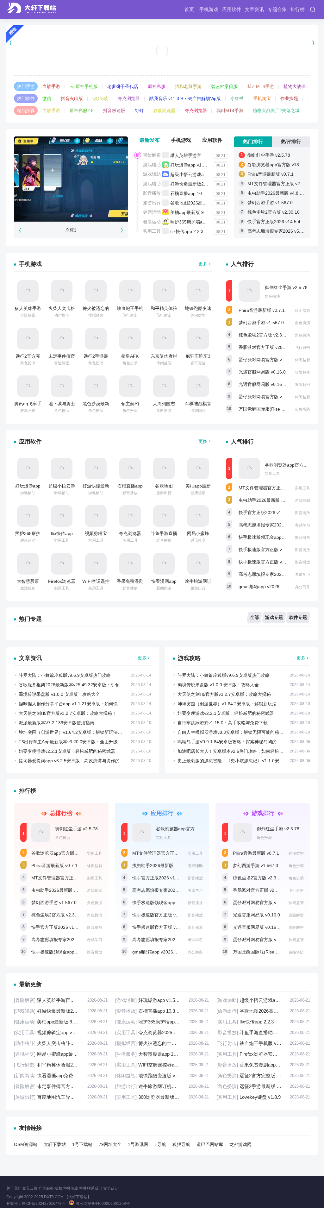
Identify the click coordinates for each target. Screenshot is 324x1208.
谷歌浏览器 (164, 110)
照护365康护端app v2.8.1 (195, 221)
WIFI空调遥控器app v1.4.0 (162, 1064)
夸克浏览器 (129, 98)
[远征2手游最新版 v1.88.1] (96, 338)
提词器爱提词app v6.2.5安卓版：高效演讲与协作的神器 (73, 760)
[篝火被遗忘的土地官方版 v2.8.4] (96, 291)
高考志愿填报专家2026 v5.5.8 (268, 574)
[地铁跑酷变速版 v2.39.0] (198, 291)
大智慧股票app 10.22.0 (162, 1054)
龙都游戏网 (240, 1144)
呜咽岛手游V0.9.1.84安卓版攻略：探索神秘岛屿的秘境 (231, 741)
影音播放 (152, 193)
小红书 (237, 98)
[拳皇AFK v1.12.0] (130, 338)
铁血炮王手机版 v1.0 (263, 1043)
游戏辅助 (152, 164)
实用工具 (152, 231)
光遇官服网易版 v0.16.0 (262, 371)
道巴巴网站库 (209, 1144)
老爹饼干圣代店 (122, 86)
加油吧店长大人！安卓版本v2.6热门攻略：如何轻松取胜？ (235, 751)
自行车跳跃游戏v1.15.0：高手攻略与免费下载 (223, 722)
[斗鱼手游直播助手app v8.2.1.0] (164, 516)
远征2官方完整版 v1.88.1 (263, 1075)
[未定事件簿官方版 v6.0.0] (61, 338)
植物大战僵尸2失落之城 (276, 110)
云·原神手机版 (84, 86)
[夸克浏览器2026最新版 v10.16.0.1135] (130, 516)
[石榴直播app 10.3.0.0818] (130, 468)
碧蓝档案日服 (224, 86)
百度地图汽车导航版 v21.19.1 (61, 1097)
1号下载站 (82, 1144)
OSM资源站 (25, 1144)
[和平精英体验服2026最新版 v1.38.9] (164, 291)
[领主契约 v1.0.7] (130, 386)
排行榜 (297, 9)
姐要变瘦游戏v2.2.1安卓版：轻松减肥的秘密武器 (67, 751)
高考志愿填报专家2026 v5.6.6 (277, 231)
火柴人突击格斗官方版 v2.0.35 (61, 1043)
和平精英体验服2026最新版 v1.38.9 (61, 1064)
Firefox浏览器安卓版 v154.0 (263, 1054)
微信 (46, 98)
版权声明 (62, 1188)
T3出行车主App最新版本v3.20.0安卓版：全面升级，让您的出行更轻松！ (90, 741)
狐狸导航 (181, 1144)
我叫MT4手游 (260, 86)
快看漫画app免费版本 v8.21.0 (61, 1075)
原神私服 (156, 86)
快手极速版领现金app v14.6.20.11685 (276, 537)
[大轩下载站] (32, 9)
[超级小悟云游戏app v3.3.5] (61, 468)
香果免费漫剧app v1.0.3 (263, 1064)
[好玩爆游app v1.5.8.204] (28, 468)
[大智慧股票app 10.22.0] (28, 564)
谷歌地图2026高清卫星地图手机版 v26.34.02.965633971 (263, 1011)
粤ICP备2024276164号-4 (43, 1203)
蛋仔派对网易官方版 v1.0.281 (268, 359)
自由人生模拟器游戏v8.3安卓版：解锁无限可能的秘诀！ (233, 732)
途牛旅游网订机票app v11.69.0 (162, 1086)
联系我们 (94, 1188)
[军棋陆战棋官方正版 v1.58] (198, 386)
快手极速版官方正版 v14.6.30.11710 (275, 549)
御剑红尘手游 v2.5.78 (268, 155)
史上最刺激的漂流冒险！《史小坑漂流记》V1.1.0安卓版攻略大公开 (244, 760)
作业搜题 (289, 98)
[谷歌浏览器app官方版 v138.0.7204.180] (249, 468)
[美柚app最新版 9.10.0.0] (198, 468)
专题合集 (277, 9)
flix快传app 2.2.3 (186, 231)
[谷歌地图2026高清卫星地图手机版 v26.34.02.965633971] (164, 468)
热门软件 (26, 98)
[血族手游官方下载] (162, 43)
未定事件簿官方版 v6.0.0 (61, 1086)
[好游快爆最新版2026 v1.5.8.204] (96, 468)
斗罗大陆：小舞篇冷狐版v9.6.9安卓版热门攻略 (65, 675)
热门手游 (26, 86)
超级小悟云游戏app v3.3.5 (196, 174)
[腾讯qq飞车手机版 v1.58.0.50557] (28, 386)
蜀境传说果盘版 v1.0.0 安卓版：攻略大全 (59, 694)
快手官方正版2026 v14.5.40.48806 (282, 221)
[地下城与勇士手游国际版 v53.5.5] (61, 386)
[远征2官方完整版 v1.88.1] (28, 338)
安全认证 (110, 1188)
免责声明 (78, 1188)
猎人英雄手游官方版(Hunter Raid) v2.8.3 (210, 155)
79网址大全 (110, 1144)
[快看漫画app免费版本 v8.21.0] (164, 564)
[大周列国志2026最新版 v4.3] (164, 386)
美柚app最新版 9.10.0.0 (194, 212)
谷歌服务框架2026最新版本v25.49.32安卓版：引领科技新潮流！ (82, 684)
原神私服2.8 (82, 110)
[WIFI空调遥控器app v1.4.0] (96, 564)
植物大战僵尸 (297, 86)
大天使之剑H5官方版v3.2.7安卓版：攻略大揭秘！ (67, 713)
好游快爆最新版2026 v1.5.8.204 (202, 183)
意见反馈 (30, 1188)
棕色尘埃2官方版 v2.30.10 (273, 212)
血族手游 (51, 86)
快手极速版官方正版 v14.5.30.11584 (275, 561)
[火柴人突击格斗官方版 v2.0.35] (61, 291)
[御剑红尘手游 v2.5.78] (249, 291)
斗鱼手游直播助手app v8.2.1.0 (263, 1032)
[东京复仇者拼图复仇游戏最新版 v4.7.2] (164, 338)
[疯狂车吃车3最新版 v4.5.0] (198, 338)
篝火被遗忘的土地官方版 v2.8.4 (162, 1043)
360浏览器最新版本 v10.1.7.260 (162, 1097)
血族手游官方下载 (162, 59)
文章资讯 (254, 9)
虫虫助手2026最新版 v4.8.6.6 (276, 193)
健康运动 (152, 212)
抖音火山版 (72, 98)
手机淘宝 (262, 98)
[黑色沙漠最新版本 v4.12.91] (96, 386)
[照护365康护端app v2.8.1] (28, 516)
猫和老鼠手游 (188, 86)
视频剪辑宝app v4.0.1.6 (61, 1032)
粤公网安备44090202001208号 (103, 1203)
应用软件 (231, 9)
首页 (189, 9)
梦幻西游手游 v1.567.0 (270, 202)
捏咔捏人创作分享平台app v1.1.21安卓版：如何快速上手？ (77, 703)
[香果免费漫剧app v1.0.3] (130, 564)
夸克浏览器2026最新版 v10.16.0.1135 (162, 1032)
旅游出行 (152, 202)
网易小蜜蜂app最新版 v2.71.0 (61, 1054)
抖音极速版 (114, 110)
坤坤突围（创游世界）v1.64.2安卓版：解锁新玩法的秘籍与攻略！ (84, 732)
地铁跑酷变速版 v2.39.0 (162, 1075)
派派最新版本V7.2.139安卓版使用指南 (56, 722)
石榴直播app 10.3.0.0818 (195, 193)
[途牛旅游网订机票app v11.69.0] (198, 564)
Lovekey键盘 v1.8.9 (263, 1097)
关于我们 (14, 1188)
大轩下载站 (55, 1144)
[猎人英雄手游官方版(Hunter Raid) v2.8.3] (28, 291)
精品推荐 (26, 110)
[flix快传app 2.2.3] (61, 516)
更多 (202, 263)
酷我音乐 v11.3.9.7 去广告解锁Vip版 (185, 98)
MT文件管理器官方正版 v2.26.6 (278, 183)
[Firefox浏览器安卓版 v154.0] (61, 564)
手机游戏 (208, 9)
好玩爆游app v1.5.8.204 (194, 164)
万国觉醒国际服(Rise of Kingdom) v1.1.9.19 (276, 951)
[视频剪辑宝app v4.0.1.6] (96, 516)
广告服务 (46, 1188)
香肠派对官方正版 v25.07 (264, 347)
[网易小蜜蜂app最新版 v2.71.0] (198, 516)
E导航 (160, 1144)
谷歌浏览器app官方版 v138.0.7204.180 (70, 853)
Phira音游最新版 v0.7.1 (270, 174)
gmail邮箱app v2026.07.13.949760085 (277, 586)
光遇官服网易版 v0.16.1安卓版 (269, 384)
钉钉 (139, 110)
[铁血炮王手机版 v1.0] (130, 291)
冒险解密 (152, 155)
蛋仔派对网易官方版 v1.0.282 (268, 396)
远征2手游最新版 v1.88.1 (263, 1086)
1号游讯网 (138, 1144)
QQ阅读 (100, 98)
